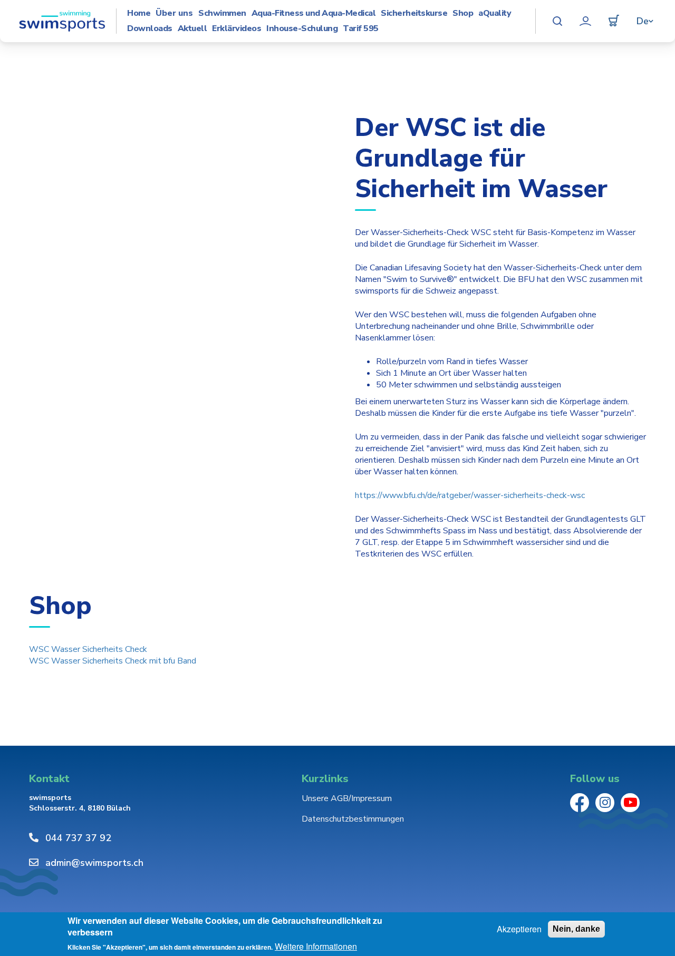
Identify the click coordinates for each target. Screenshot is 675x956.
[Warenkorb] (614, 21)
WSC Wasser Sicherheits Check (88, 649)
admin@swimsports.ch (94, 862)
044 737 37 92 (78, 838)
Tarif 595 (361, 29)
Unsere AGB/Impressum (347, 798)
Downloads (149, 29)
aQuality (494, 13)
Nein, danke (576, 928)
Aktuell (192, 29)
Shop (462, 13)
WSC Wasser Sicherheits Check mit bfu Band (112, 661)
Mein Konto (585, 21)
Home (138, 13)
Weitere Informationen (316, 946)
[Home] (62, 21)
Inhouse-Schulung (302, 29)
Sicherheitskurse (414, 13)
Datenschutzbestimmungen (353, 819)
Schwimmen (222, 13)
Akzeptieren (519, 929)
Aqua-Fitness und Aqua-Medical (314, 13)
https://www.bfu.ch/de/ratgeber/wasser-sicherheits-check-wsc (470, 495)
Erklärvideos (236, 29)
